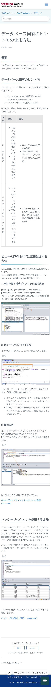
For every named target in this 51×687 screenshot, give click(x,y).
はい (18, 648)
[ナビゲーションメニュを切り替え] (46, 5)
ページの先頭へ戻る (10, 662)
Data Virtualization (23, 13)
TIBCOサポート (7, 13)
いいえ (32, 648)
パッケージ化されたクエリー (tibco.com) (19, 617)
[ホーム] (12, 5)
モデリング (37, 13)
